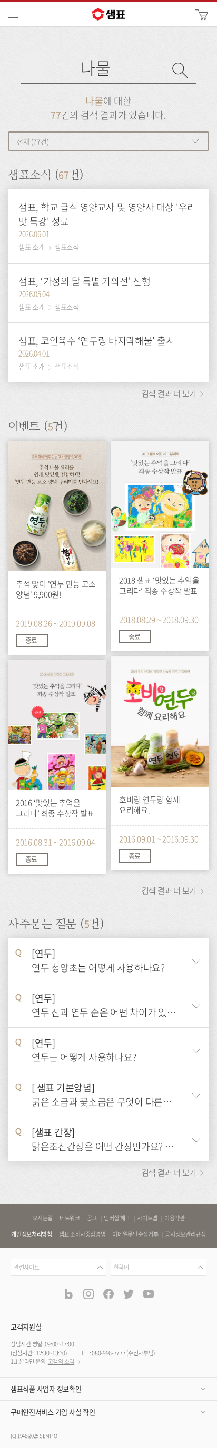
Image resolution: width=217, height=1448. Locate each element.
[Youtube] (148, 1293)
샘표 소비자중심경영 (82, 1234)
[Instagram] (88, 1293)
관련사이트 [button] (26, 1267)
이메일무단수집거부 (135, 1234)
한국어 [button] (121, 1267)
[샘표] (108, 14)
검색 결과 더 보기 (170, 393)
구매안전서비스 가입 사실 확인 (53, 1412)
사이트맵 (147, 1218)
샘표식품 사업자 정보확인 (46, 1389)
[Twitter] (128, 1293)
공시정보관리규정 (185, 1234)
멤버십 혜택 (117, 1218)
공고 (92, 1218)
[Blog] (68, 1293)
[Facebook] (108, 1293)
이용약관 (174, 1218)
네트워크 (70, 1218)
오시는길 (43, 1218)
